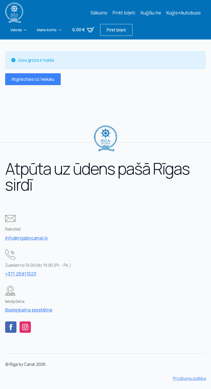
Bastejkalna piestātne (28, 310)
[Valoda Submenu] (27, 30)
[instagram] (25, 327)
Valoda (16, 29)
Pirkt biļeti (123, 13)
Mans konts (47, 29)
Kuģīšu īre (150, 13)
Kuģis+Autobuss (183, 13)
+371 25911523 (20, 274)
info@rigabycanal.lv (26, 238)
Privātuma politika (189, 378)
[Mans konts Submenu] (61, 30)
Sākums (99, 13)
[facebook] (10, 327)
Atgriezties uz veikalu (33, 79)
